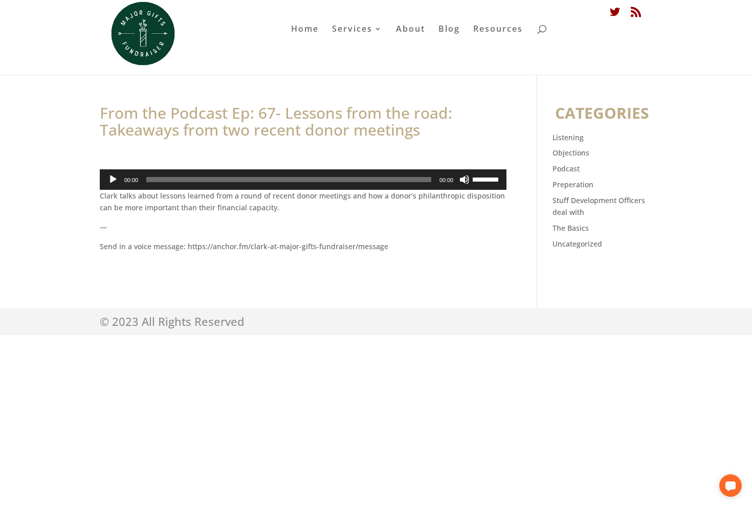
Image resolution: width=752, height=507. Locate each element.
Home (305, 29)
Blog (449, 29)
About (410, 29)
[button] (730, 485)
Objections (570, 153)
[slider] (487, 178)
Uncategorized (577, 244)
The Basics (570, 228)
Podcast (566, 168)
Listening (568, 137)
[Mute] (464, 179)
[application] (303, 179)
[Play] (113, 179)
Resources (498, 29)
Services (352, 29)
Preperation (572, 184)
